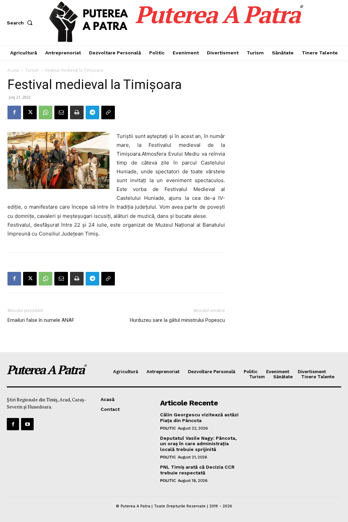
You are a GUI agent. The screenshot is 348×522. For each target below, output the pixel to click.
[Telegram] (92, 112)
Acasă (13, 70)
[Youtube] (27, 424)
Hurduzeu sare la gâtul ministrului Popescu (177, 320)
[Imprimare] (77, 112)
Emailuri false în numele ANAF (40, 320)
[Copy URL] (108, 112)
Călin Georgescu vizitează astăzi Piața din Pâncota (199, 417)
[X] (30, 112)
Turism (32, 70)
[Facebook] (14, 112)
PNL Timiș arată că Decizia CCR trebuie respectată (197, 469)
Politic (168, 428)
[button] (21, 23)
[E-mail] (61, 112)
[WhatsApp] (45, 112)
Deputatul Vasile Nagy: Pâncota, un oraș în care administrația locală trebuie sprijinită (198, 443)
